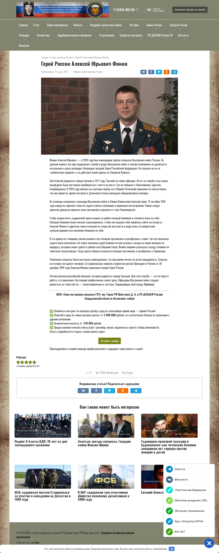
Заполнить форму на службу (190, 9)
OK (172, 548)
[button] (209, 543)
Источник (127, 372)
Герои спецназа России (92, 71)
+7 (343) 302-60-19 (126, 10)
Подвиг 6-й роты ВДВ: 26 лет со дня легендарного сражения (41, 443)
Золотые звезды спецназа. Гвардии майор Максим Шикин (104, 443)
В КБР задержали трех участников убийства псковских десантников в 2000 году (103, 496)
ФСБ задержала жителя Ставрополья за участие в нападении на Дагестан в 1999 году (43, 496)
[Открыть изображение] (62, 9)
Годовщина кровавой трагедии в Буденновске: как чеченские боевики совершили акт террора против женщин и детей (168, 446)
